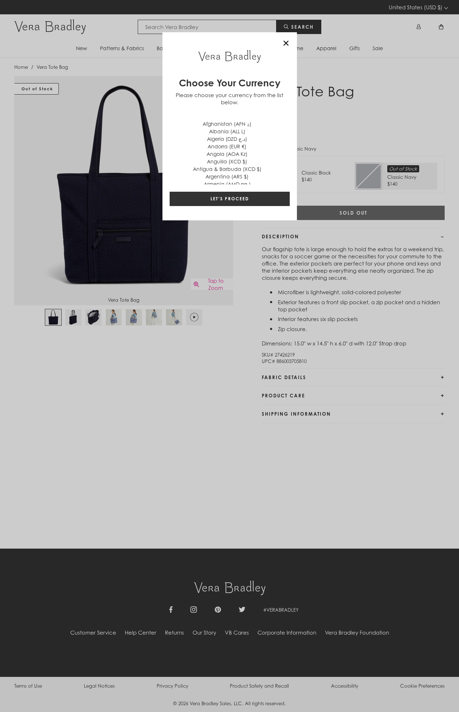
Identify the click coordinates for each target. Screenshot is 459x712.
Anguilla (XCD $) (227, 161)
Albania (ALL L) (227, 131)
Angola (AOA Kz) (227, 154)
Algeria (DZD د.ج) (227, 139)
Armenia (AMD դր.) (227, 184)
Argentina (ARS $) (227, 176)
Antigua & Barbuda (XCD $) (227, 169)
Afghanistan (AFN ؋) (227, 124)
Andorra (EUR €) (227, 146)
